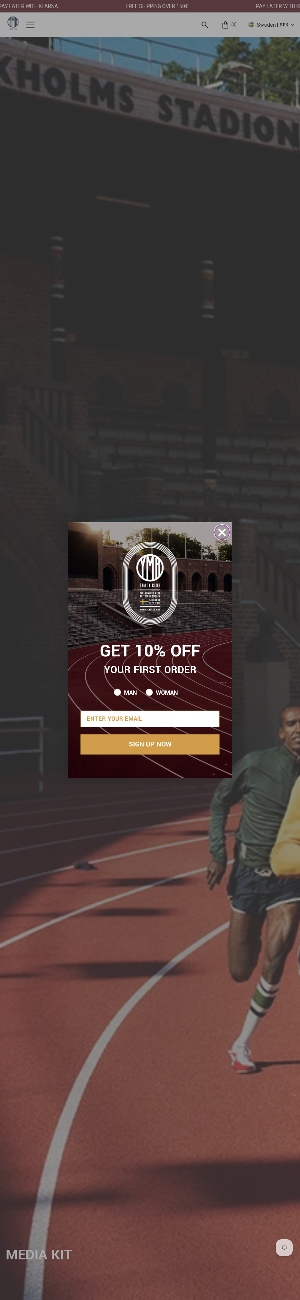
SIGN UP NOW (150, 744)
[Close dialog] (222, 532)
